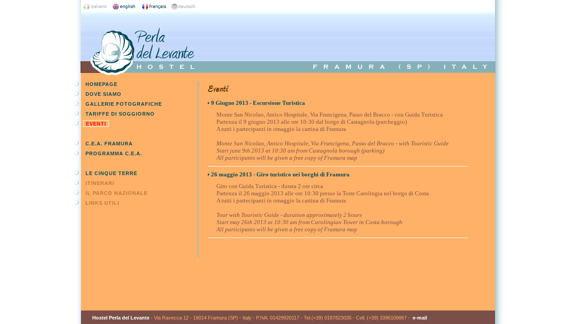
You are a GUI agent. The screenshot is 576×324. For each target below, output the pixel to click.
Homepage (101, 84)
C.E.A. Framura (109, 143)
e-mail (420, 317)
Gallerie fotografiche (124, 104)
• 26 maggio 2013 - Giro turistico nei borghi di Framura (278, 174)
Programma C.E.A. (114, 153)
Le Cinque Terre (111, 173)
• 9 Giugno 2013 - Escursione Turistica (256, 102)
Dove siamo (104, 94)
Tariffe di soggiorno (120, 114)
